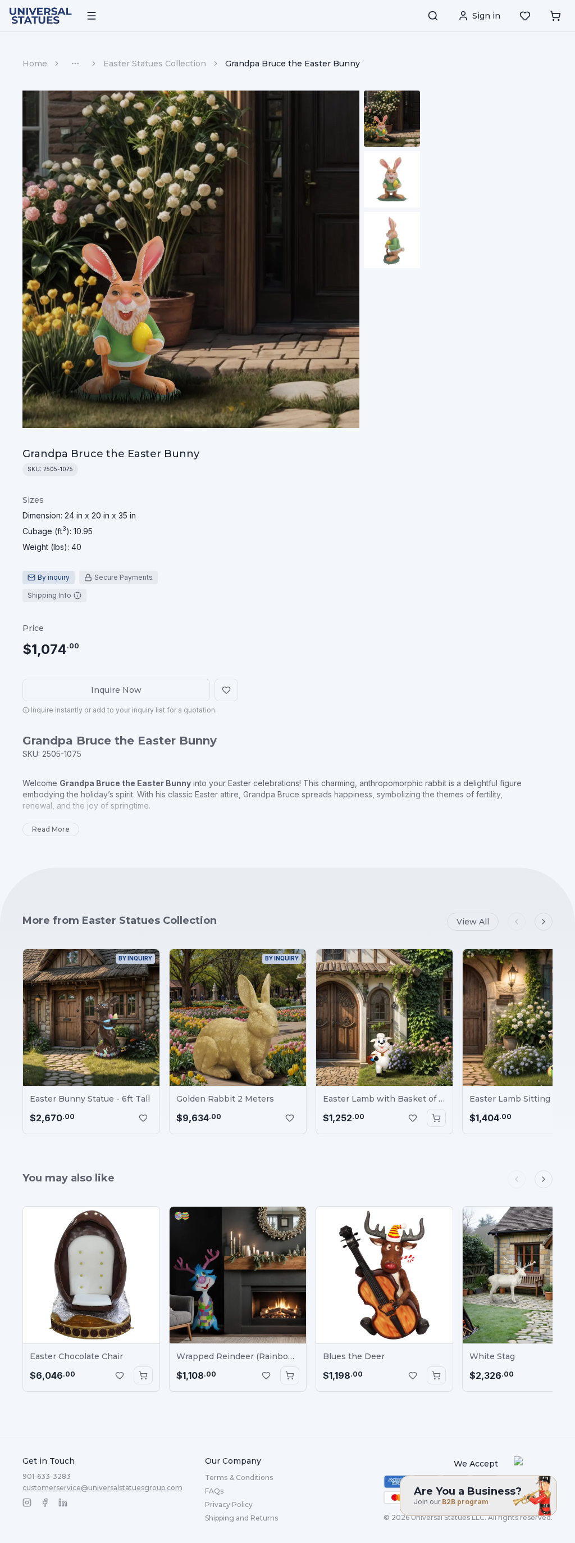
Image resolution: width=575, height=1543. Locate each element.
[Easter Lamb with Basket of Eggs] (384, 1017)
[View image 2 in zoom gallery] (392, 179)
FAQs (214, 1491)
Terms (239, 1477)
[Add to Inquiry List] (143, 1118)
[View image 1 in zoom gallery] (392, 119)
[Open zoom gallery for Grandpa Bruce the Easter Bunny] (190, 259)
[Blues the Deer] (384, 1275)
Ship (241, 1518)
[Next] (544, 922)
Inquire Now (116, 690)
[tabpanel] (79, 523)
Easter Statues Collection (154, 63)
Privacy (229, 1504)
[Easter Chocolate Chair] (91, 1275)
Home (34, 63)
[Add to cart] (436, 1118)
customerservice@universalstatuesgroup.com (102, 1487)
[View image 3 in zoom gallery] (392, 240)
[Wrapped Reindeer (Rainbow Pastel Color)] (238, 1275)
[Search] (433, 16)
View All (473, 922)
